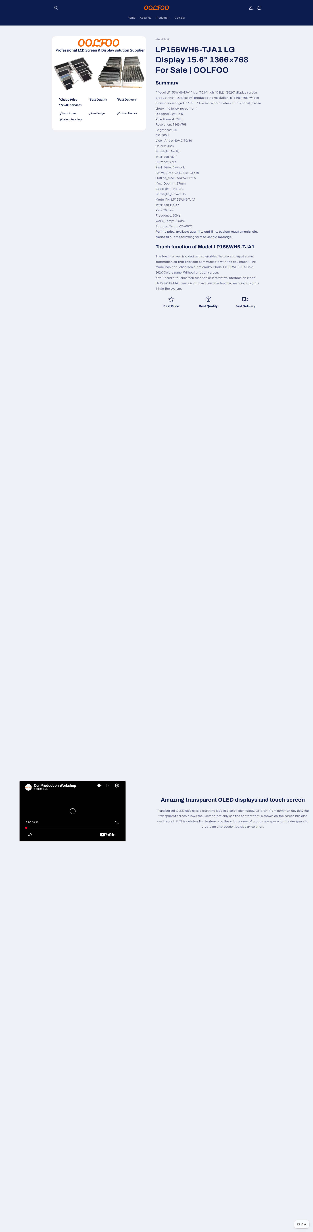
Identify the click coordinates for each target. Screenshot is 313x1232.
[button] (56, 8)
